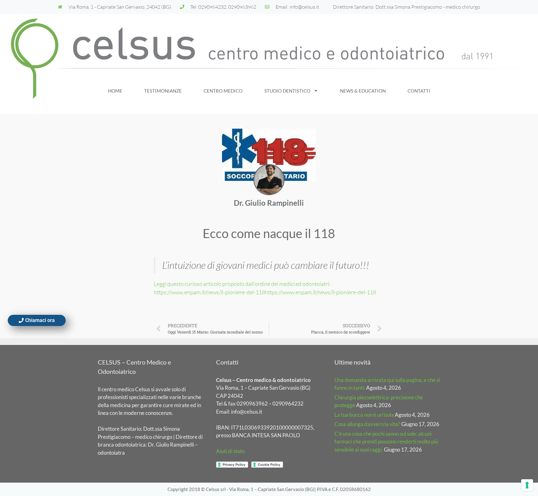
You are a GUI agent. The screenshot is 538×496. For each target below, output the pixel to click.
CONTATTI (419, 91)
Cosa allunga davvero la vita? (367, 424)
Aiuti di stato (230, 451)
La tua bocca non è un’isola (364, 414)
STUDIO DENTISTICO (287, 91)
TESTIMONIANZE (163, 91)
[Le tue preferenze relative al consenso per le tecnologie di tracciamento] (527, 485)
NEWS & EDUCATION (363, 91)
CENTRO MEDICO (223, 91)
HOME (115, 91)
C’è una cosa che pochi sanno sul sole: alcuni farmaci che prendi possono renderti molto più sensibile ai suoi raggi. (386, 441)
